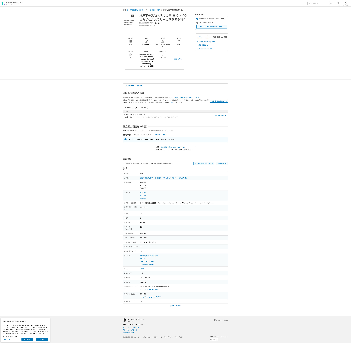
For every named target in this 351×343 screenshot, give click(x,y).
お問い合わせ (146, 337)
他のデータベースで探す (206, 49)
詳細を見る (178, 59)
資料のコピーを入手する (130, 330)
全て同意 (42, 339)
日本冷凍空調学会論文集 (135, 10)
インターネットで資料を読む (131, 327)
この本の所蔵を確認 (218, 116)
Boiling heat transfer (147, 264)
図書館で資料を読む (128, 333)
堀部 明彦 (143, 198)
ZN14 (142, 269)
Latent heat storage (147, 261)
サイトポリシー (179, 337)
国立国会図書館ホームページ (131, 337)
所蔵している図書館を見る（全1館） (212, 26)
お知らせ (154, 337)
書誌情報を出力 (203, 45)
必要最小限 (27, 339)
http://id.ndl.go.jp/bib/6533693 (150, 297)
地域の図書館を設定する (218, 101)
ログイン (345, 5)
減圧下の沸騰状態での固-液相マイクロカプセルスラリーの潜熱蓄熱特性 (163, 178)
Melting (142, 258)
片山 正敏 (143, 195)
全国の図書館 (129, 86)
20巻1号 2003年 (155, 10)
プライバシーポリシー (166, 337)
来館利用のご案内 (160, 135)
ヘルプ (338, 5)
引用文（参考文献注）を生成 (207, 42)
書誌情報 (139, 86)
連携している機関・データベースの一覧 (186, 98)
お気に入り (200, 38)
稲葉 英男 (143, 192)
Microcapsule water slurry (149, 255)
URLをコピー (207, 38)
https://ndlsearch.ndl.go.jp (149, 289)
